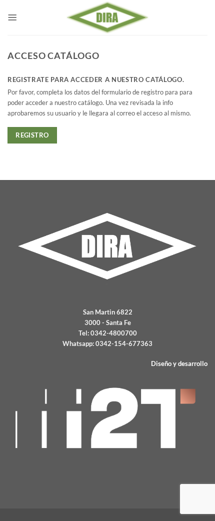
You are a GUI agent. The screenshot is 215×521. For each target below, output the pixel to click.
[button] (13, 17)
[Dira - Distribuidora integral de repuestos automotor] (107, 17)
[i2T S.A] (108, 418)
